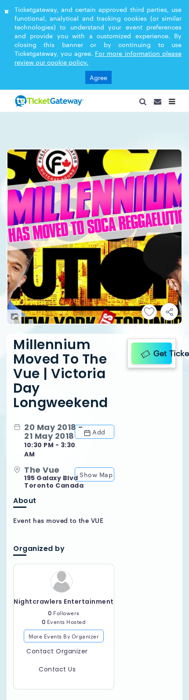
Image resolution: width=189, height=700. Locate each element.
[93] (48, 101)
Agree (98, 77)
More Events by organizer (64, 639)
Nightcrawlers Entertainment (64, 605)
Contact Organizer (57, 655)
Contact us (57, 673)
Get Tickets (160, 351)
